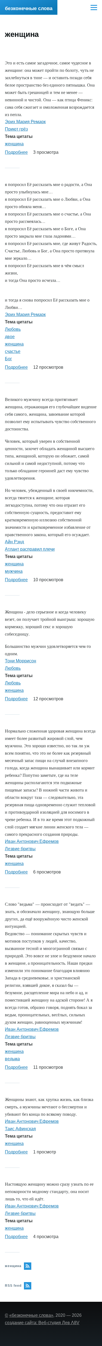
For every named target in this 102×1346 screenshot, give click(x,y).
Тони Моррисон (20, 661)
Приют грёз (16, 129)
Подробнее (16, 152)
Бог (8, 358)
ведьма (12, 1058)
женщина (14, 143)
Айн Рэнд (14, 541)
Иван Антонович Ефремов (32, 841)
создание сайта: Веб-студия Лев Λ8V (42, 1322)
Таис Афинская (20, 1128)
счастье (12, 351)
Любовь (13, 329)
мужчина (14, 571)
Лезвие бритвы (20, 848)
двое (10, 336)
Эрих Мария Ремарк (25, 121)
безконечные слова (28, 8)
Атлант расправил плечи (30, 549)
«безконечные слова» (31, 1315)
